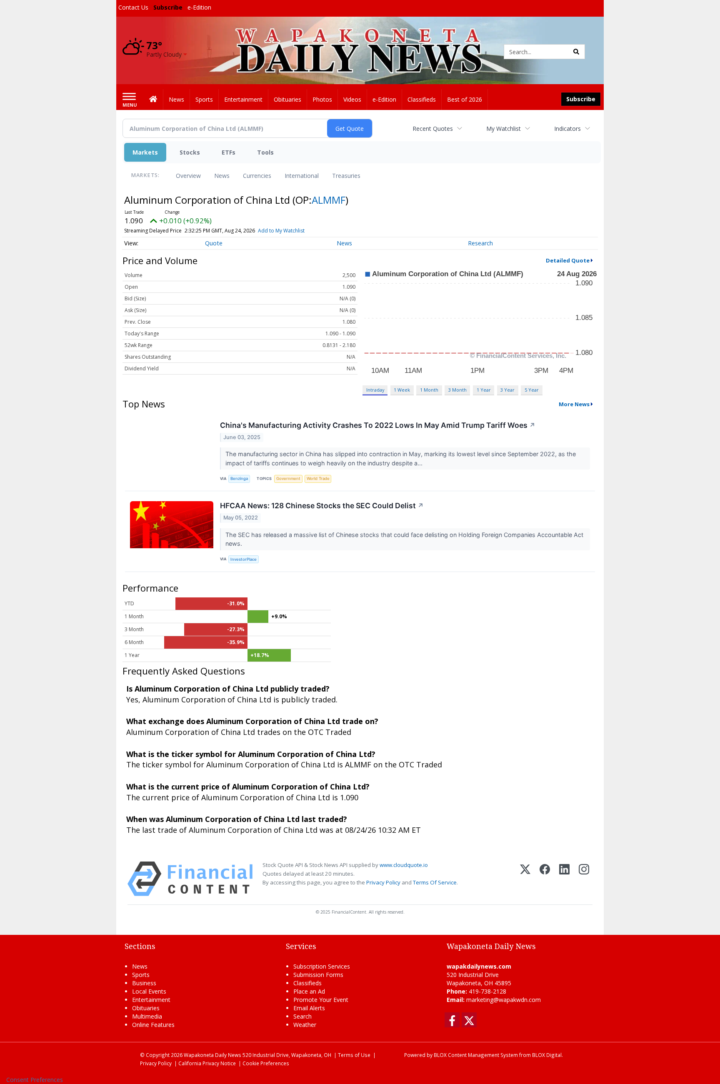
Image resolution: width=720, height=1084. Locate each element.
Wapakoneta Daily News (212, 1055)
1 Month (429, 390)
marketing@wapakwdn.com (503, 1000)
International (302, 176)
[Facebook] (544, 879)
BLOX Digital (547, 1055)
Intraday (375, 390)
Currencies (257, 176)
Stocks (190, 152)
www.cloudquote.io (404, 865)
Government (288, 478)
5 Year (532, 390)
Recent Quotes (432, 128)
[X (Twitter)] (525, 879)
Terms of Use (354, 1055)
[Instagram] (583, 879)
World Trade (318, 478)
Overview (188, 176)
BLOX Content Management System (476, 1055)
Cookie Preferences (265, 1063)
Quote (213, 243)
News (222, 176)
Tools (265, 152)
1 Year (484, 390)
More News (574, 404)
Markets (145, 152)
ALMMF (328, 200)
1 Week (402, 390)
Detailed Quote (568, 260)
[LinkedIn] (564, 879)
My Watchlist (503, 128)
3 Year (507, 390)
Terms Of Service (435, 882)
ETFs (228, 152)
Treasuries (346, 176)
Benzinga (239, 478)
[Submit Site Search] (576, 52)
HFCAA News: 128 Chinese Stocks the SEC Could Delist (322, 505)
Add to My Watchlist (281, 230)
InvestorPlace (243, 559)
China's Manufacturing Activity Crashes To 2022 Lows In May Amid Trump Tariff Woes (377, 425)
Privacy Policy (383, 882)
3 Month (457, 390)
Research (480, 243)
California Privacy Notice (207, 1063)
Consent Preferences (34, 1080)
